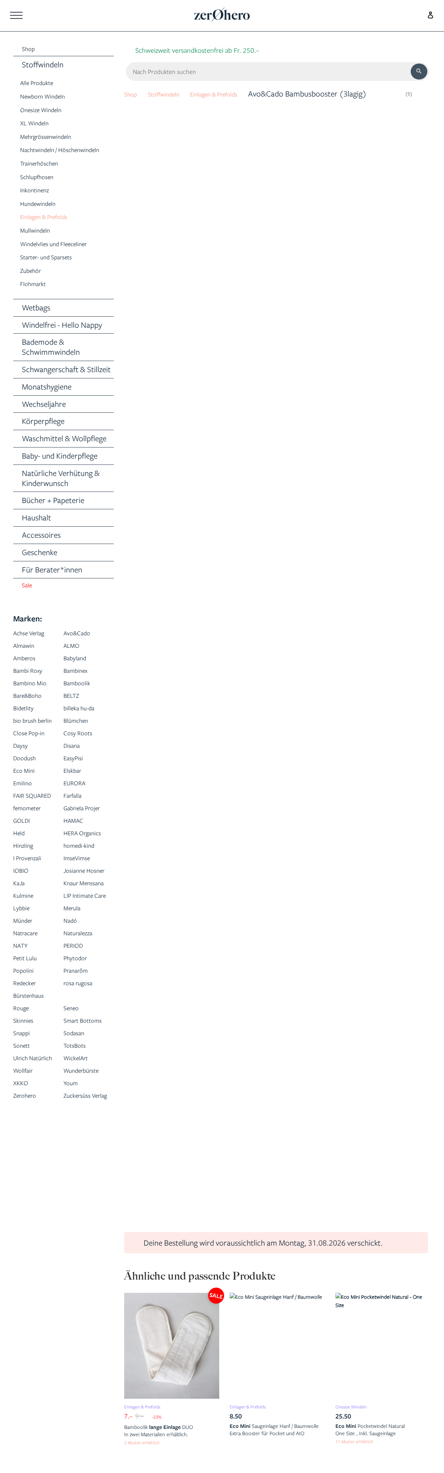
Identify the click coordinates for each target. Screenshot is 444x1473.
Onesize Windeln (47, 111)
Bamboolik (81, 699)
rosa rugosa (82, 1086)
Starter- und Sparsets (55, 270)
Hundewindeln (43, 217)
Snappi (24, 1149)
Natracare (30, 1036)
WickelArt (79, 1174)
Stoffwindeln (173, 93)
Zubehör (34, 284)
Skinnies (26, 1124)
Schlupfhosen (42, 190)
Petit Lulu (28, 1061)
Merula (74, 1011)
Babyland (78, 674)
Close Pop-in (33, 761)
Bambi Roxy (32, 686)
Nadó (72, 1024)
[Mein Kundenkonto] (429, 14)
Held (20, 886)
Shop (132, 93)
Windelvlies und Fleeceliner (64, 257)
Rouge (23, 1111)
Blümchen (79, 736)
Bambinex (79, 686)
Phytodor (78, 1061)
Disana (74, 774)
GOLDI (24, 874)
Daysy (22, 774)
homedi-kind (83, 911)
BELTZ (73, 711)
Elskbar (75, 799)
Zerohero (28, 1236)
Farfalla (75, 824)
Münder (26, 1024)
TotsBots (78, 1161)
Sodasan (77, 1149)
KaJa (21, 961)
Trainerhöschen (45, 177)
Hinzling (26, 911)
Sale (28, 601)
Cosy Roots (82, 761)
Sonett (24, 1161)
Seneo (73, 1111)
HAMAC (76, 874)
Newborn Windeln (50, 98)
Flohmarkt (37, 297)
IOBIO (23, 936)
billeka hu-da (83, 724)
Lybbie (23, 1011)
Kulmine (26, 986)
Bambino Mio (35, 699)
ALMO (73, 661)
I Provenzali (31, 924)
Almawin (27, 661)
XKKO (22, 1224)
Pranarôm (80, 1074)
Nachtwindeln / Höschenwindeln (47, 157)
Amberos (28, 674)
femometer (32, 849)
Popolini (26, 1074)
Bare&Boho (32, 711)
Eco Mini (27, 799)
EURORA (78, 811)
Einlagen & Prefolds (51, 230)
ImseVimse (81, 924)
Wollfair (26, 1199)
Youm (73, 1224)
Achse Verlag (34, 649)
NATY (23, 1049)
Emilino (25, 811)
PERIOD (76, 1049)
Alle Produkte (42, 85)
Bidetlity (26, 724)
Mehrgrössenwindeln (54, 138)
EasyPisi (76, 786)
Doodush (28, 786)
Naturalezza (82, 1036)
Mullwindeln (39, 244)
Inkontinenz (39, 203)
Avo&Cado (81, 649)
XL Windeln (38, 125)
